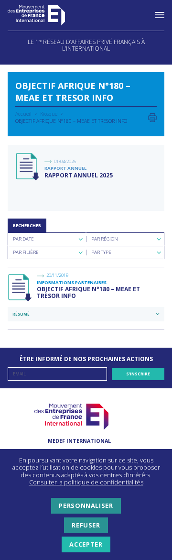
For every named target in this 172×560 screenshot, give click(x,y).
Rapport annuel (65, 168)
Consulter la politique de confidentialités (86, 482)
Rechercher (27, 225)
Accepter (85, 544)
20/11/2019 (57, 275)
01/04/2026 (65, 161)
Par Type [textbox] (101, 252)
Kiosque (48, 113)
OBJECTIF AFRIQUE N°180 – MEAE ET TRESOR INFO (88, 292)
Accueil (23, 113)
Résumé (21, 314)
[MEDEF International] (46, 15)
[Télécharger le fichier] (28, 167)
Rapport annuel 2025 (78, 175)
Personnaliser (86, 505)
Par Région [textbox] (104, 239)
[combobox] (47, 239)
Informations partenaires (72, 282)
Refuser (86, 525)
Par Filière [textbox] (26, 252)
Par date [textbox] (23, 239)
